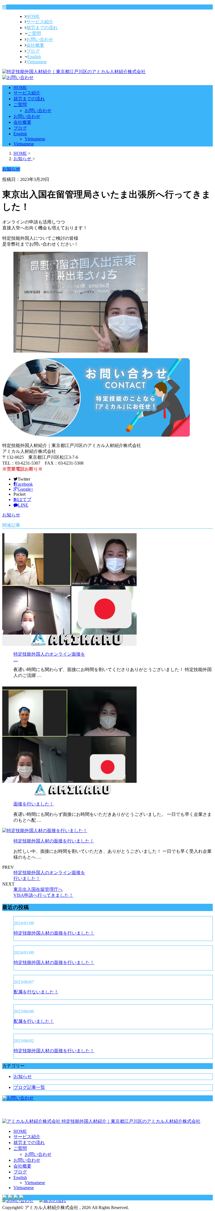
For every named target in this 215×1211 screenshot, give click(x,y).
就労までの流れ (42, 27)
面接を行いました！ (33, 804)
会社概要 (35, 45)
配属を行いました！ (34, 1021)
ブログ (33, 51)
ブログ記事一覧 (29, 1087)
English (34, 56)
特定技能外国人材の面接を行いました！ (53, 841)
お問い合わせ (39, 39)
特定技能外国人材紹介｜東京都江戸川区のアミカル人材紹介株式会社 (130, 1121)
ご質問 (34, 33)
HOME (33, 16)
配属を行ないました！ (36, 991)
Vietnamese (36, 61)
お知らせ (11, 515)
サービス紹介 (39, 21)
